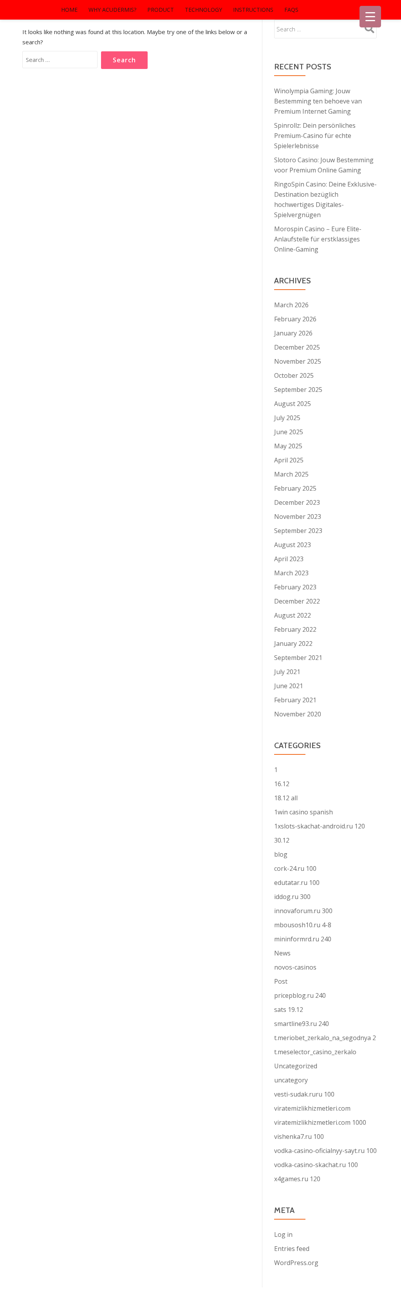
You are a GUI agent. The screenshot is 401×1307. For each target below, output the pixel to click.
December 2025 (297, 347)
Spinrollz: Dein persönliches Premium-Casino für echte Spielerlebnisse (315, 135)
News (282, 953)
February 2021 (295, 700)
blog (280, 854)
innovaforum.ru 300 (303, 910)
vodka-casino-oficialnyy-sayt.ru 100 (325, 1150)
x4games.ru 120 (297, 1179)
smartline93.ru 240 (301, 1023)
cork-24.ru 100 (295, 868)
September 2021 (298, 657)
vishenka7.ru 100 (299, 1136)
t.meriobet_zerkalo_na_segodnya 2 (325, 1037)
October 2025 (294, 375)
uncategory (291, 1080)
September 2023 (298, 530)
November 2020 (297, 714)
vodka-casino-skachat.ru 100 (316, 1164)
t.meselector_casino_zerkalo (315, 1052)
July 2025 (287, 417)
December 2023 (297, 502)
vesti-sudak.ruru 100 (304, 1094)
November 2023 (297, 516)
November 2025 (297, 361)
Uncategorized (295, 1066)
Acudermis (30, 10)
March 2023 (291, 573)
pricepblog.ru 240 (300, 995)
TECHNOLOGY (203, 9)
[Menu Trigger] (370, 16)
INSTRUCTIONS (253, 9)
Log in (283, 1234)
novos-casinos (295, 967)
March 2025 (291, 474)
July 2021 (287, 671)
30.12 (281, 840)
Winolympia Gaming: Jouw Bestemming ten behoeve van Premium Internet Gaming (318, 101)
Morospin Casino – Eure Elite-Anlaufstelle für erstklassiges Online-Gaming (317, 239)
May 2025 (288, 446)
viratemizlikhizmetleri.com (312, 1108)
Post (280, 981)
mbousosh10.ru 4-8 (302, 925)
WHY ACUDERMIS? (112, 9)
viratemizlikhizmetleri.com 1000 (320, 1122)
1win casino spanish (303, 812)
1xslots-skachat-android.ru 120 (319, 826)
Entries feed (291, 1248)
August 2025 (292, 403)
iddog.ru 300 (292, 896)
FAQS (291, 9)
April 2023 (288, 559)
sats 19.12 (288, 1009)
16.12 (281, 783)
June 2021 (288, 686)
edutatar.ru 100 (297, 882)
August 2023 (292, 544)
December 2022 (297, 601)
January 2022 (293, 643)
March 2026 (291, 305)
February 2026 (295, 319)
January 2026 (293, 333)
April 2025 (288, 460)
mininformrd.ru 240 (302, 939)
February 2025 (295, 488)
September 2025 (298, 389)
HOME (69, 9)
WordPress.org (296, 1262)
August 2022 (292, 615)
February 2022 (295, 629)
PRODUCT (160, 9)
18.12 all (286, 798)
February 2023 (295, 587)
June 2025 (288, 432)
